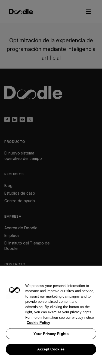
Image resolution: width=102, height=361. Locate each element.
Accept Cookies (50, 349)
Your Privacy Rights (51, 334)
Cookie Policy (38, 323)
